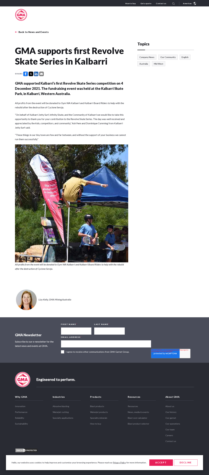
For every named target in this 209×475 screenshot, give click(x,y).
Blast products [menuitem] (97, 406)
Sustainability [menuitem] (21, 423)
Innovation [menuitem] (20, 406)
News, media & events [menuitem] (138, 412)
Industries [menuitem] (59, 396)
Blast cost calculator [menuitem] (137, 418)
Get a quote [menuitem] (145, 3)
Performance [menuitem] (21, 412)
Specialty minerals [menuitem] (98, 418)
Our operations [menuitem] (172, 423)
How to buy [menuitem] (130, 3)
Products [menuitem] (95, 396)
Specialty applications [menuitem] (63, 418)
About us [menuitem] (169, 406)
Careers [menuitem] (169, 435)
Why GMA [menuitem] (21, 396)
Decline (186, 462)
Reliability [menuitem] (19, 418)
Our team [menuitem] (170, 429)
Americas (187, 3)
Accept (161, 462)
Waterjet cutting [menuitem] (61, 412)
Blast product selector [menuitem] (138, 423)
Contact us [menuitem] (161, 3)
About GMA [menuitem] (172, 396)
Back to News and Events (34, 32)
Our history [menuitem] (170, 412)
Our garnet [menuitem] (170, 418)
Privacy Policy (119, 462)
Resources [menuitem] (134, 396)
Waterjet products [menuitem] (99, 412)
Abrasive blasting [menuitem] (61, 406)
